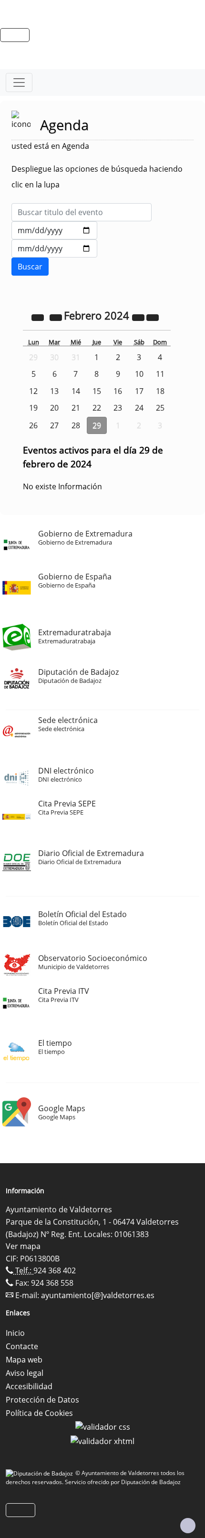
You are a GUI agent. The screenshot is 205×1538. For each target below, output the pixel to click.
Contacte (22, 1346)
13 (54, 391)
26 (33, 425)
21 (76, 408)
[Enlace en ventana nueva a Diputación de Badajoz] (40, 1473)
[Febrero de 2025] (139, 316)
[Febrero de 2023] (38, 316)
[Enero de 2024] (57, 316)
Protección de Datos (42, 1399)
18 (160, 391)
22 (96, 408)
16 (117, 391)
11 (160, 374)
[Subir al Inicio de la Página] (187, 1525)
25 (160, 408)
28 (76, 425)
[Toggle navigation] (19, 82)
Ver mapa (23, 1246)
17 (139, 391)
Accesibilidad (29, 1386)
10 (139, 374)
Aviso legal (24, 1373)
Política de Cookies (39, 1413)
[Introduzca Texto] (81, 212)
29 (96, 425)
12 (33, 391)
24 (139, 408)
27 (54, 425)
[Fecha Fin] (54, 248)
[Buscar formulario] (30, 267)
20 (54, 408)
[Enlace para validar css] (102, 1426)
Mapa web (24, 1359)
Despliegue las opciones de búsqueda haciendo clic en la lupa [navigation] (97, 177)
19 (33, 408)
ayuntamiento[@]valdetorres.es (97, 1295)
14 (76, 391)
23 (117, 408)
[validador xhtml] (102, 1440)
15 (96, 391)
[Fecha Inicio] (54, 230)
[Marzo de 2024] (152, 316)
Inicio (15, 1333)
